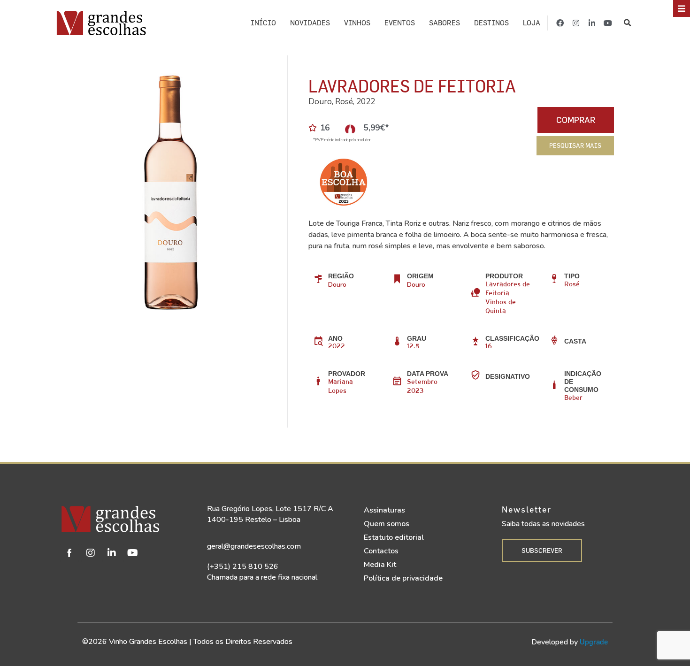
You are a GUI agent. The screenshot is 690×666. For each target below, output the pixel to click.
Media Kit (380, 564)
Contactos (381, 551)
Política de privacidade (403, 578)
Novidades (310, 23)
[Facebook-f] (559, 23)
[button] (627, 22)
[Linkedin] (111, 553)
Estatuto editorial (394, 537)
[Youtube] (607, 23)
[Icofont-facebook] (69, 553)
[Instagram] (575, 23)
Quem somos (386, 524)
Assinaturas (384, 510)
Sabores (444, 23)
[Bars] (681, 8)
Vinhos (357, 23)
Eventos (399, 23)
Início (263, 23)
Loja (531, 23)
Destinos (491, 23)
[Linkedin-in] (591, 23)
